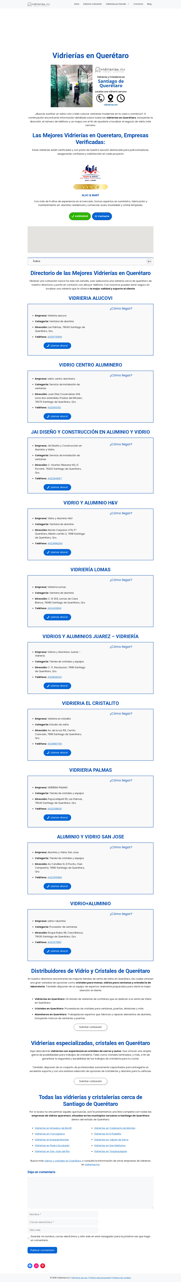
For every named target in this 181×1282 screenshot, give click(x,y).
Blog (149, 4)
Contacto (138, 4)
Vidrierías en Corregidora (50, 1133)
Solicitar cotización (92, 4)
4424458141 (54, 608)
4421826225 (55, 677)
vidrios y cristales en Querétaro (62, 1160)
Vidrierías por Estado (116, 4)
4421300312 (54, 407)
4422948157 (55, 478)
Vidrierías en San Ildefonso (110, 1145)
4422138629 (55, 808)
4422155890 (55, 877)
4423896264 (55, 543)
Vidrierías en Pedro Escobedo (52, 1145)
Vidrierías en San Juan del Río (52, 1151)
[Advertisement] (90, 31)
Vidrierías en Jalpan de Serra (111, 1139)
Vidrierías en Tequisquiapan (110, 1151)
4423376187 (55, 942)
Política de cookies (121, 1277)
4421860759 (55, 743)
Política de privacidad (100, 1277)
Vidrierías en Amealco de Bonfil (53, 1128)
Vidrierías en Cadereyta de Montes (114, 1128)
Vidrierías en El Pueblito (107, 1133)
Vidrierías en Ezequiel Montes (52, 1139)
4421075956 (55, 337)
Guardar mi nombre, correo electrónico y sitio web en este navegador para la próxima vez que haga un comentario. (90, 1238)
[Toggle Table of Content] (148, 261)
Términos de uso (79, 1277)
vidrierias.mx (92, 1164)
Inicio (76, 4)
